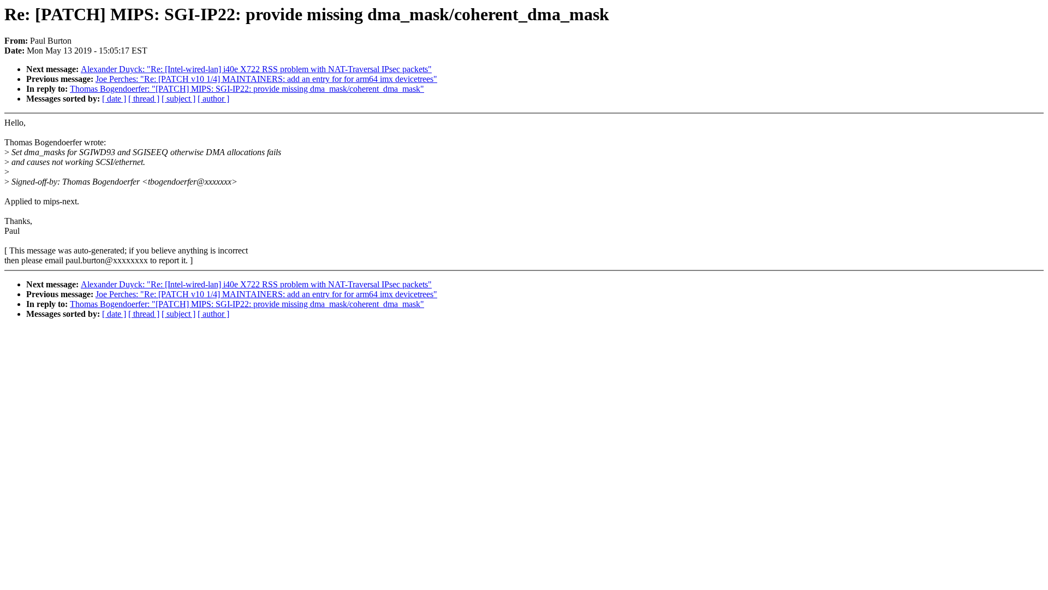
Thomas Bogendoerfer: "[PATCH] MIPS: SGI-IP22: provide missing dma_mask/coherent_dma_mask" (247, 88)
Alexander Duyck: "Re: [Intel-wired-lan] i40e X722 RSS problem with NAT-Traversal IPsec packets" (256, 69)
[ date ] (114, 98)
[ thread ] (143, 98)
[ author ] (213, 98)
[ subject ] (178, 98)
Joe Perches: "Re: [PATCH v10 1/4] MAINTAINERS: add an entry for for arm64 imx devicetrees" (266, 79)
